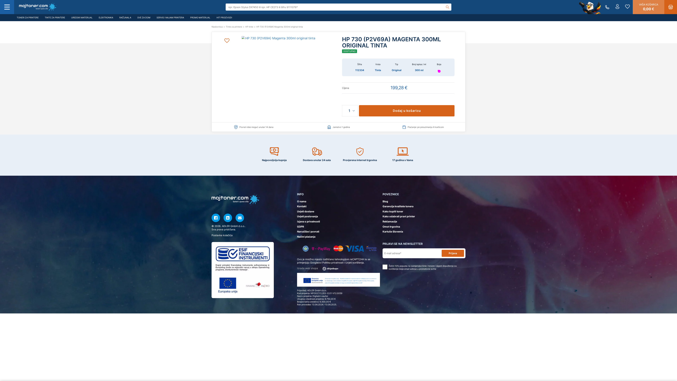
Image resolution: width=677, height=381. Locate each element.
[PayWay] (321, 249)
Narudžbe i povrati (308, 231)
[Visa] (354, 249)
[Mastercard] (338, 249)
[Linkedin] (228, 218)
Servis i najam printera (170, 17)
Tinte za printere (55, 17)
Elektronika (106, 17)
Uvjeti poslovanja (307, 216)
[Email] (240, 218)
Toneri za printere (28, 17)
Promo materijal (200, 17)
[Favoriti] (627, 7)
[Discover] (371, 249)
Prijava (453, 253)
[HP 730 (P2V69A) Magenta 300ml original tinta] (38, 7)
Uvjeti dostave (305, 211)
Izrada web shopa (308, 268)
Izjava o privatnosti (308, 221)
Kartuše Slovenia (393, 231)
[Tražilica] (447, 7)
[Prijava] (617, 7)
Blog (385, 201)
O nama (301, 201)
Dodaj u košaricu (407, 111)
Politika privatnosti (332, 262)
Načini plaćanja (306, 236)
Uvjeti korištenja (354, 262)
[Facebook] (216, 218)
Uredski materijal (82, 17)
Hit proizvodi (224, 17)
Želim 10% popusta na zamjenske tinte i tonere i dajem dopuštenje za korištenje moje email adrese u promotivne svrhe (423, 267)
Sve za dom (143, 17)
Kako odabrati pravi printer (399, 216)
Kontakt (301, 206)
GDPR (300, 226)
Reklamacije (390, 221)
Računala (125, 17)
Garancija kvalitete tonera (398, 206)
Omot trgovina (391, 226)
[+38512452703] (607, 7)
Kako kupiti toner (393, 211)
